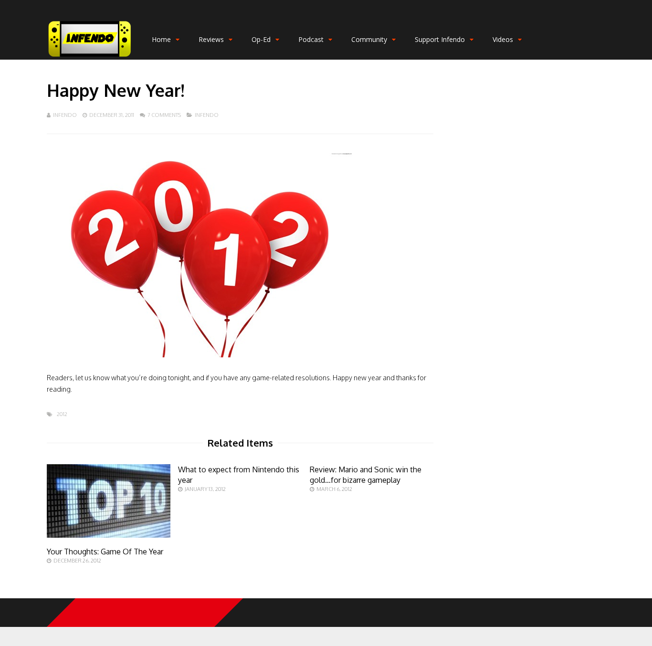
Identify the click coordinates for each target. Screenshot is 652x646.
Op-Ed (261, 39)
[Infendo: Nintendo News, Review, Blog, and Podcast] (90, 57)
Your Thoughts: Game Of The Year (105, 551)
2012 (62, 414)
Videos (503, 39)
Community (369, 39)
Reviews (211, 39)
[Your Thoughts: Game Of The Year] (108, 535)
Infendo (65, 115)
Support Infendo (440, 39)
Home (161, 39)
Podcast (311, 39)
